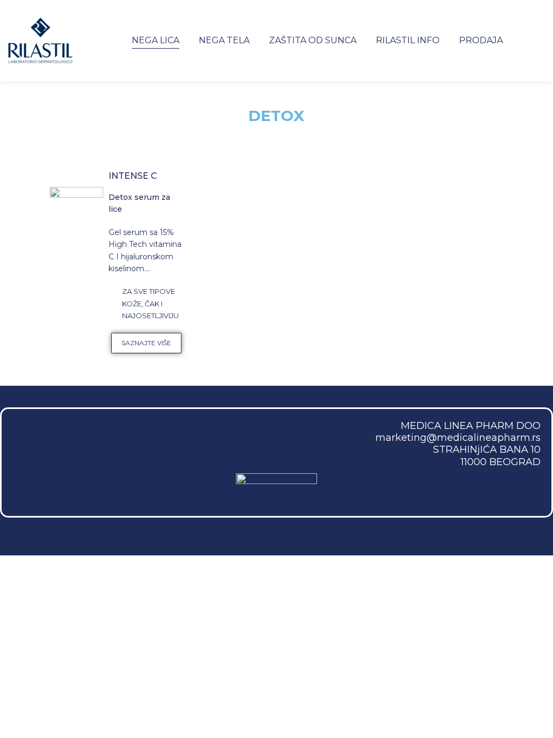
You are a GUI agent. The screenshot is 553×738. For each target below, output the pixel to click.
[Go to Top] (537, 722)
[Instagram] (67, 437)
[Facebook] (29, 437)
